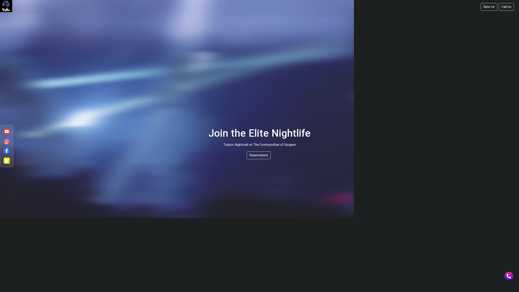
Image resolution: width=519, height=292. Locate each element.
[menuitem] (6, 131)
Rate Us (489, 7)
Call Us (506, 7)
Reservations (258, 155)
